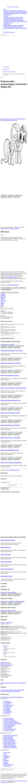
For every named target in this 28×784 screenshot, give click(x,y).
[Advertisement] (14, 51)
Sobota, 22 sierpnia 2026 (6, 622)
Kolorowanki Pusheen (9, 28)
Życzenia (6, 16)
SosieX (5, 651)
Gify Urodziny (7, 703)
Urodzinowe (8, 690)
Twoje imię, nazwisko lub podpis (8, 330)
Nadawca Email (8, 327)
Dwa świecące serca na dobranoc (8, 592)
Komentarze (11, 228)
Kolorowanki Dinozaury (9, 744)
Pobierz (2, 228)
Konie (9, 697)
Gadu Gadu (3, 300)
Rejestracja (6, 32)
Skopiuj (2, 292)
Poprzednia (18, 118)
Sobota (2, 682)
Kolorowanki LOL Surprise (10, 743)
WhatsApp (3, 296)
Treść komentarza (5, 487)
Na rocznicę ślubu (15, 690)
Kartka (6, 228)
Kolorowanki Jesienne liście (10, 747)
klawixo (5, 647)
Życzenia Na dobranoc (9, 730)
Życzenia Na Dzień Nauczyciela (11, 20)
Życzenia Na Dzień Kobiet (10, 729)
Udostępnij (16, 228)
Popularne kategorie (8, 13)
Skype (2, 302)
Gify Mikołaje (7, 709)
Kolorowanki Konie (8, 26)
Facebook (3, 294)
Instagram (3, 298)
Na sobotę (3, 690)
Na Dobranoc (7, 682)
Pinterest (3, 303)
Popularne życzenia (8, 22)
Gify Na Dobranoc (18, 10)
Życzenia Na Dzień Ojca (9, 725)
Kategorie (6, 10)
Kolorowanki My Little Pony (17, 25)
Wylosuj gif (3, 586)
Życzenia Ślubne (7, 727)
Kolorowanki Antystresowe (10, 746)
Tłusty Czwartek (19, 682)
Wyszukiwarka (7, 766)
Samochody (20, 697)
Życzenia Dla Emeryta (9, 726)
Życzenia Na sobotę (13, 17)
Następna (23, 118)
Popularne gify (16, 13)
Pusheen (15, 697)
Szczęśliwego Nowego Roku (13, 691)
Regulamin (6, 760)
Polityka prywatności (9, 764)
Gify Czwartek (7, 707)
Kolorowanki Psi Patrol (6, 576)
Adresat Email (12, 324)
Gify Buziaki (7, 713)
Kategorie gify (4, 662)
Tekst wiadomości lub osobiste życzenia (10, 333)
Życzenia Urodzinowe (9, 719)
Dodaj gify (9, 14)
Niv (4, 655)
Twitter (2, 299)
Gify (5, 9)
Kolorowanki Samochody (20, 28)
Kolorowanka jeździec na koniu (8, 610)
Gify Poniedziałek (8, 711)
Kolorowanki (7, 24)
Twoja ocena (4, 482)
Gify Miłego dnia (23, 12)
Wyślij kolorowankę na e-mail (7, 338)
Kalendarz (6, 758)
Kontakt (5, 762)
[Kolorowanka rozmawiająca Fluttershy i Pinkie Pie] (14, 165)
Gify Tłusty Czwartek (13, 12)
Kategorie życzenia (5, 663)
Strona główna (7, 752)
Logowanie (11, 32)
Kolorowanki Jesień (18, 26)
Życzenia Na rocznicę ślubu (16, 18)
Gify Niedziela (7, 710)
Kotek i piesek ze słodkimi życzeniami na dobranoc (13, 601)
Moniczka (16, 285)
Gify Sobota (11, 10)
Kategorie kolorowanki (6, 665)
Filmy (5, 759)
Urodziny (12, 682)
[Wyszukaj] (1, 36)
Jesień (12, 697)
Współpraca (6, 763)
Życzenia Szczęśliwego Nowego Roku (14, 20)
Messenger (3, 295)
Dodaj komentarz (5, 488)
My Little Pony (4, 697)
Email (2, 304)
